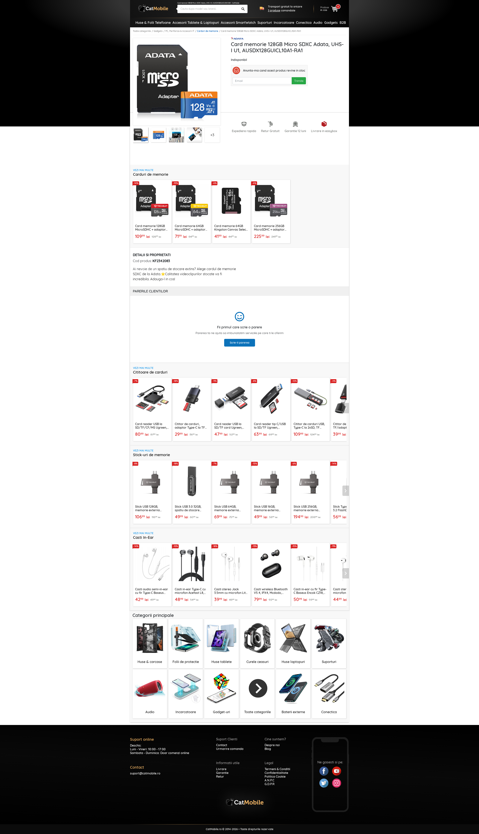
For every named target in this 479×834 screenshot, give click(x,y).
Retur (220, 776)
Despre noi (272, 745)
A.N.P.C (269, 780)
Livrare (221, 769)
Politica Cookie (275, 776)
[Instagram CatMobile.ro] (336, 783)
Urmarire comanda (229, 749)
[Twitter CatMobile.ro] (325, 783)
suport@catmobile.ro (145, 773)
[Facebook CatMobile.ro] (325, 771)
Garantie (222, 773)
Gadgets (158, 31)
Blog (268, 749)
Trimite (298, 81)
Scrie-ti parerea (239, 342)
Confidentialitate (276, 773)
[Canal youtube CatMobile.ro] (336, 771)
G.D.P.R (269, 784)
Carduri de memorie (207, 31)
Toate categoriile (142, 31)
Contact (221, 745)
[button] (346, 408)
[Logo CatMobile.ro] (153, 8)
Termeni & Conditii (277, 769)
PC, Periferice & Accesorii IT (179, 31)
